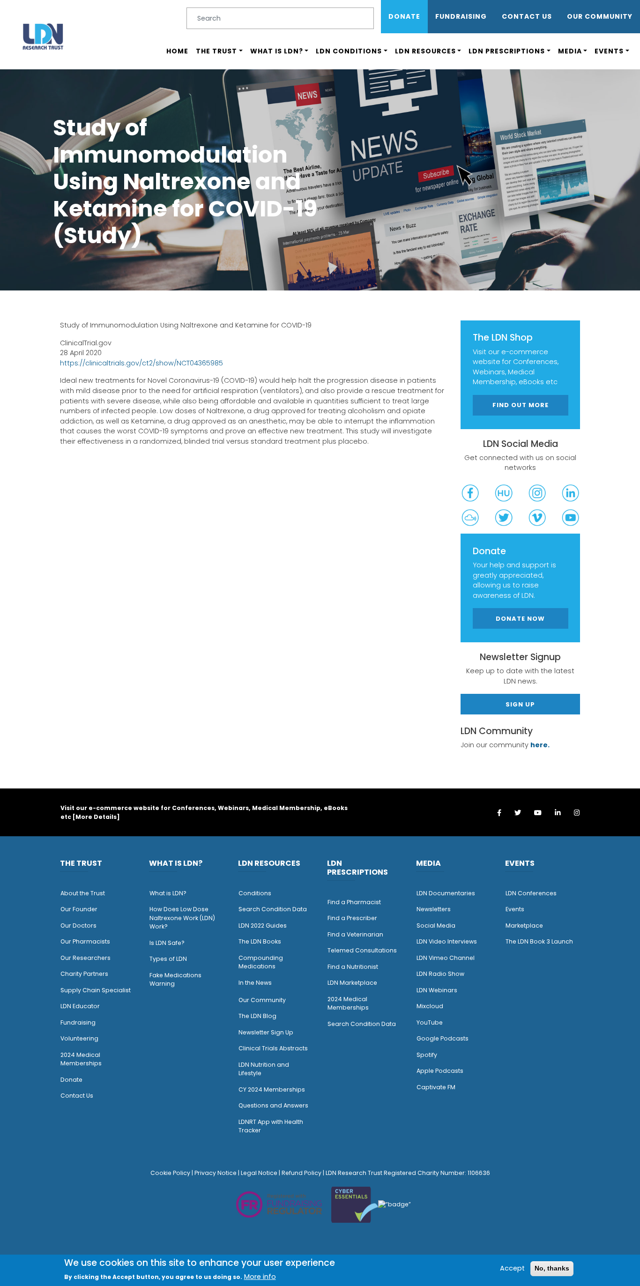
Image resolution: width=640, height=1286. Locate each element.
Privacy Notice (215, 1173)
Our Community (262, 1000)
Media (570, 51)
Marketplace (524, 925)
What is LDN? (276, 51)
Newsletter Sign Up (265, 1032)
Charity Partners (84, 974)
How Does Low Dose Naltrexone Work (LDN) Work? (182, 917)
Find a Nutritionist (352, 967)
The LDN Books (259, 941)
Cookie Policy (170, 1173)
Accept (512, 1268)
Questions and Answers (273, 1105)
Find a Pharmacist (354, 902)
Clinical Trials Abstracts (273, 1048)
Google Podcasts (443, 1038)
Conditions (254, 893)
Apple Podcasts (440, 1071)
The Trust (216, 51)
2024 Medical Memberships (81, 1059)
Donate (404, 16)
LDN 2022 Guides (262, 925)
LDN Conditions (349, 51)
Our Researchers (85, 958)
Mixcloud (430, 1006)
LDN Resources (425, 51)
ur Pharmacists (87, 941)
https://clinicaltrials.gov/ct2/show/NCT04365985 (141, 363)
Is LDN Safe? (167, 943)
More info (260, 1276)
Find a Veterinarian (355, 934)
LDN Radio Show (440, 974)
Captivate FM (436, 1087)
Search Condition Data (272, 909)
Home (177, 51)
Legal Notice (259, 1173)
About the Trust (82, 893)
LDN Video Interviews (447, 941)
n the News (256, 983)
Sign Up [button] (520, 704)
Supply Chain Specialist (95, 990)
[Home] (43, 36)
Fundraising (461, 16)
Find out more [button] (520, 405)
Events (609, 51)
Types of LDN (168, 959)
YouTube (430, 1022)
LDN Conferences (531, 893)
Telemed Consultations (362, 950)
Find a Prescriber (352, 918)
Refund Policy (301, 1173)
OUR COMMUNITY (600, 16)
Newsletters (434, 909)
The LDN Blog (257, 1016)
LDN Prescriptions (507, 51)
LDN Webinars (437, 990)
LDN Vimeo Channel (446, 958)
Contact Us (527, 16)
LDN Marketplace (352, 983)
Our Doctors (78, 925)
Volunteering (79, 1038)
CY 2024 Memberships (271, 1089)
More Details (96, 817)
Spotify (427, 1055)
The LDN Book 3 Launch (539, 941)
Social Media (436, 925)
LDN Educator (80, 1006)
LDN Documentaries (446, 893)
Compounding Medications (260, 962)
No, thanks (552, 1268)
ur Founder (81, 909)
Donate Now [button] (520, 618)
